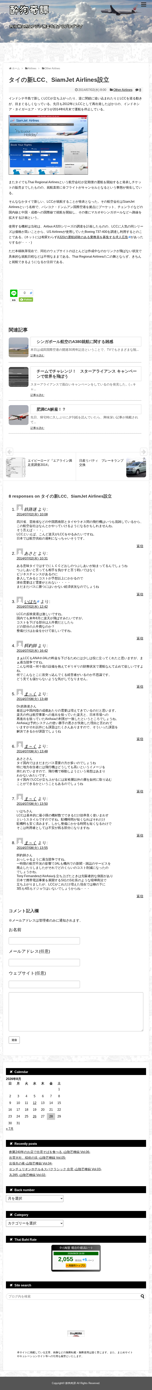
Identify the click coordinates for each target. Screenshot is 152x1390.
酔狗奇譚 (71, 1383)
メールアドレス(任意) (29, 951)
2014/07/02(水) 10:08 (32, 514)
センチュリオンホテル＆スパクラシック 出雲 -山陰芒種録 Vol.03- (55, 1169)
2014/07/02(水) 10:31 (32, 558)
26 (34, 1116)
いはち (30, 601)
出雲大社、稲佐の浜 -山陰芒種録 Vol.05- (37, 1157)
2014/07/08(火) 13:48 (32, 699)
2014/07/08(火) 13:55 (32, 848)
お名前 (15, 929)
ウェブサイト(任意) (27, 973)
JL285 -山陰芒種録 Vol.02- (27, 1175)
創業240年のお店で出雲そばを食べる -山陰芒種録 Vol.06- (49, 1152)
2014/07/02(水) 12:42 (32, 607)
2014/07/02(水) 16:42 (32, 651)
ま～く (30, 694)
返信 (140, 546)
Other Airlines (122, 90)
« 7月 (9, 1128)
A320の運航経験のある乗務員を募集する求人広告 (92, 237)
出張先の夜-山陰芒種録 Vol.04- (30, 1163)
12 (34, 1103)
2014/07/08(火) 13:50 (32, 804)
